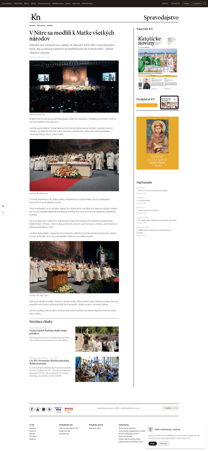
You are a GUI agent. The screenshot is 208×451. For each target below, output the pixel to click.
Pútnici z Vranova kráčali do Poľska (152, 190)
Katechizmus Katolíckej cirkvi (131, 442)
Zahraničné (142, 218)
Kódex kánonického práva (129, 439)
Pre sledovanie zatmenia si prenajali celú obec (157, 220)
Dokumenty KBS (125, 436)
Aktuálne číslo (95, 428)
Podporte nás (64, 431)
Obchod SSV (175, 3)
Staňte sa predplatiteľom (146, 105)
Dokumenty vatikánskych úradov (132, 431)
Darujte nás (64, 434)
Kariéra (32, 434)
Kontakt (32, 428)
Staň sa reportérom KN (68, 428)
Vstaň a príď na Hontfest (148, 210)
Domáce (140, 188)
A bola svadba (144, 200)
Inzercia (165, 3)
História (32, 439)
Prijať (153, 443)
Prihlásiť (186, 3)
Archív (168, 408)
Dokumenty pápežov (127, 428)
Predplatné (197, 3)
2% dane (33, 436)
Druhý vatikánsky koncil (129, 434)
